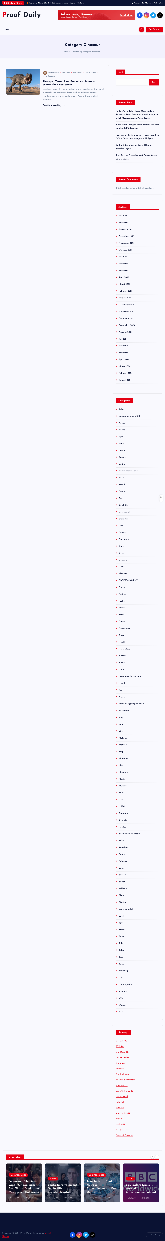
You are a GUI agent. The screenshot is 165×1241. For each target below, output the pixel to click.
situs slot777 (121, 1089)
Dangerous (124, 543)
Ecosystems (77, 76)
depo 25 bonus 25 (124, 1094)
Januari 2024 (125, 383)
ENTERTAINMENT (128, 584)
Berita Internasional (128, 474)
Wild (121, 1001)
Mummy (122, 789)
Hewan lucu (124, 652)
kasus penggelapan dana (131, 707)
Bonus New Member (125, 1083)
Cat (120, 502)
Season (122, 878)
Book (121, 481)
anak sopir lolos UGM (129, 419)
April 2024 (124, 363)
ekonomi (123, 577)
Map (121, 755)
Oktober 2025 (125, 253)
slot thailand (122, 1100)
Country (122, 536)
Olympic (123, 823)
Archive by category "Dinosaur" (87, 55)
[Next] (157, 1160)
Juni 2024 (123, 349)
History (122, 659)
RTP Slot (120, 1050)
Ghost (122, 638)
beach (122, 454)
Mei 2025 (123, 274)
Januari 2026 (125, 233)
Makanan (123, 741)
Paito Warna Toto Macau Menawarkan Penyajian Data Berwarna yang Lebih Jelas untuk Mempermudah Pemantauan (137, 117)
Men (121, 769)
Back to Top (155, 1238)
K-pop (122, 700)
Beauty (122, 460)
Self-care (123, 892)
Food (121, 618)
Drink (121, 570)
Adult (121, 413)
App (121, 440)
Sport (121, 919)
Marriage (123, 762)
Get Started (154, 33)
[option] (24, 1186)
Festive (122, 604)
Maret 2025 (124, 288)
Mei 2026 (123, 226)
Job (120, 693)
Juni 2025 (123, 267)
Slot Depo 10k (122, 1055)
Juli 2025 (123, 260)
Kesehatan (124, 714)
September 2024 (127, 329)
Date (121, 550)
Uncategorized (126, 988)
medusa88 (120, 1128)
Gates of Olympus (124, 1139)
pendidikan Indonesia (129, 837)
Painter (122, 830)
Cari (120, 75)
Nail (121, 803)
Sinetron (123, 906)
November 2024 (127, 315)
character (123, 522)
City (121, 529)
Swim (121, 940)
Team (121, 960)
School (122, 871)
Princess (123, 865)
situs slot (120, 1111)
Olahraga (123, 817)
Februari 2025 (125, 294)
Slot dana (120, 1066)
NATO (122, 810)
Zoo (121, 1015)
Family (122, 591)
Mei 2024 (123, 356)
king (121, 721)
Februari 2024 (126, 377)
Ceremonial (124, 515)
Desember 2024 (126, 308)
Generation (124, 632)
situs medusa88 (123, 1116)
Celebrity (123, 508)
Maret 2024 (124, 370)
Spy (120, 926)
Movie (122, 782)
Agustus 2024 (125, 335)
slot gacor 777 (122, 1133)
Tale (121, 947)
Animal (122, 426)
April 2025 (124, 281)
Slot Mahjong (122, 1078)
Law (121, 728)
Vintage (123, 995)
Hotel (121, 673)
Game (122, 625)
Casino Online (122, 1061)
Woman (122, 1008)
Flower (122, 611)
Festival (122, 597)
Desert (122, 556)
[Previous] (152, 1160)
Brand (122, 488)
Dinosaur (66, 76)
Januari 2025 (125, 301)
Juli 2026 (123, 219)
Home (7, 33)
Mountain (123, 775)
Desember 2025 (126, 240)
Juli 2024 (123, 342)
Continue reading (52, 108)
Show (121, 899)
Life (121, 734)
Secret (122, 885)
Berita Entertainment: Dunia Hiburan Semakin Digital (62, 1192)
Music (121, 796)
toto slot (120, 1105)
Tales (121, 954)
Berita (122, 467)
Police (122, 844)
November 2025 (126, 246)
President (123, 851)
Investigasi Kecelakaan (130, 680)
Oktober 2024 (126, 322)
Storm (122, 933)
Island (122, 687)
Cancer (122, 495)
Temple (122, 967)
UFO (121, 981)
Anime (122, 433)
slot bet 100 (121, 1044)
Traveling (123, 974)
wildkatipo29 (53, 76)
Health (122, 645)
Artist (121, 447)
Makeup (123, 748)
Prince (122, 858)
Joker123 (120, 1072)
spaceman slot (126, 912)
